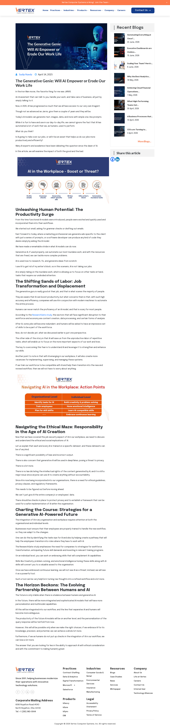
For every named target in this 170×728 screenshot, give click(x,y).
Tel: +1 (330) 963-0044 (26, 712)
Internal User (139, 689)
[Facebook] (112, 159)
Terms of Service (94, 715)
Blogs (112, 673)
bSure (65, 707)
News (112, 681)
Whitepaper (115, 689)
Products (82, 10)
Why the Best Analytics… (138, 76)
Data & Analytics (70, 677)
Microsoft (67, 685)
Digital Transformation (73, 681)
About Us (138, 673)
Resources (95, 10)
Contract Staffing (71, 673)
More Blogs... (144, 141)
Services (114, 685)
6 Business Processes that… (140, 116)
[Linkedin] (117, 159)
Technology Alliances (143, 693)
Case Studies (116, 677)
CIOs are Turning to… (137, 129)
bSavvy (66, 703)
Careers (121, 10)
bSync (65, 711)
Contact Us (141, 10)
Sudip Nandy (25, 74)
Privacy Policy (92, 711)
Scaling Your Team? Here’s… (140, 63)
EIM (64, 716)
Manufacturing (93, 692)
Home (45, 10)
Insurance (90, 688)
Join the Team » (102, 2)
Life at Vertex (140, 677)
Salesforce (68, 690)
